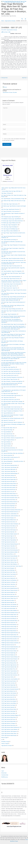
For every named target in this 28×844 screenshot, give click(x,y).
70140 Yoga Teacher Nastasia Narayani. (9, 544)
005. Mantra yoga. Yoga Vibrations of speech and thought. (13, 206)
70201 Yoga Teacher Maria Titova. (8, 668)
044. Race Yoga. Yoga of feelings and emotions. (11, 308)
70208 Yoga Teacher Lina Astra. (8, 683)
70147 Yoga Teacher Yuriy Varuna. (8, 558)
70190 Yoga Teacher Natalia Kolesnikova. (10, 646)
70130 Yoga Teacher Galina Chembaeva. (10, 523)
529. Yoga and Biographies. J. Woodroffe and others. (12, 461)
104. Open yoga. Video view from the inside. (10, 373)
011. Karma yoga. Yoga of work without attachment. (12, 220)
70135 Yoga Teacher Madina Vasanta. (9, 533)
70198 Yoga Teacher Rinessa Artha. (8, 662)
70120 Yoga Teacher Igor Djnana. (8, 503)
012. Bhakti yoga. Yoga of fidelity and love (10, 222)
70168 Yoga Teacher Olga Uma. (8, 602)
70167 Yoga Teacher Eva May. (7, 600)
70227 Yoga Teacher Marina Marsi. (8, 721)
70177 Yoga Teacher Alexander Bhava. (9, 620)
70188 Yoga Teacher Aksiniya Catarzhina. (10, 642)
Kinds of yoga (4, 737)
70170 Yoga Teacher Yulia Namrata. (8, 606)
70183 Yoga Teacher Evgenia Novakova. (9, 632)
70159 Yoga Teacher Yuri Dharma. (8, 582)
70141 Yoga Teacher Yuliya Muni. (8, 545)
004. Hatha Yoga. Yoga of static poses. (9, 203)
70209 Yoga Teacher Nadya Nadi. (8, 685)
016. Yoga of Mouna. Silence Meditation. (9, 230)
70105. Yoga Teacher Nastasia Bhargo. (9, 473)
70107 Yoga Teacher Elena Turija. (8, 477)
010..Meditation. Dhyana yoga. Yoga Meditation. (11, 218)
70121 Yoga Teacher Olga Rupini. (8, 505)
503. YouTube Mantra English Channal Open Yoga (11, 408)
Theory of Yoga (4, 743)
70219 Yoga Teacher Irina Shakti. (8, 705)
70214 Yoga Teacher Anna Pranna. (8, 695)
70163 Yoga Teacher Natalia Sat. (8, 592)
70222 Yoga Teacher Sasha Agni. (8, 711)
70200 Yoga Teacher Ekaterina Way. (9, 666)
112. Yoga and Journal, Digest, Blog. (8, 393)
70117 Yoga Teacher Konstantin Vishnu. (9, 497)
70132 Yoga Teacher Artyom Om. (8, 527)
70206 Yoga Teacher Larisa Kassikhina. (9, 679)
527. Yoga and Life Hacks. (6, 459)
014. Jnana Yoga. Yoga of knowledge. (9, 226)
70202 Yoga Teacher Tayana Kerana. (9, 670)
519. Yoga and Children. (6, 443)
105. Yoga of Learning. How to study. (9, 375)
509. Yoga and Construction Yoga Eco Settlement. (11, 422)
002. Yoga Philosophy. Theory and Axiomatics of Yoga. (12, 198)
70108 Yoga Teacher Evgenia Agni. (8, 479)
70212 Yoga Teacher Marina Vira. (8, 691)
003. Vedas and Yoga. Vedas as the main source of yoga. (13, 200)
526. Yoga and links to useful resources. (9, 457)
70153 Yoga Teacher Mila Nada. (8, 570)
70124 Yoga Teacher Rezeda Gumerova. (9, 511)
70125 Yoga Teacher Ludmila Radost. (9, 513)
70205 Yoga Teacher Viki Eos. (7, 677)
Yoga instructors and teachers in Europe (12, 90)
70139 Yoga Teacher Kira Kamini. (8, 541)
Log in (2, 770)
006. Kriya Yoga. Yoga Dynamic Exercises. (10, 209)
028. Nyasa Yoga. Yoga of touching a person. (10, 265)
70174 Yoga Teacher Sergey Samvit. (9, 614)
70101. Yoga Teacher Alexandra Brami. (9, 465)
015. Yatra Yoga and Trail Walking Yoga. (9, 228)
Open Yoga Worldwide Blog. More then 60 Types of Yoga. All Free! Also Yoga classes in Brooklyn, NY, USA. (14, 9)
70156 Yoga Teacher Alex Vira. (7, 576)
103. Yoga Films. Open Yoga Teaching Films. (10, 371)
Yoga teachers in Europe (12, 29)
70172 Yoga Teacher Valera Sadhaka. (9, 610)
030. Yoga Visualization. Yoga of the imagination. (11, 271)
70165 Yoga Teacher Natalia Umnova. (9, 596)
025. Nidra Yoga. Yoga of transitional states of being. (12, 258)
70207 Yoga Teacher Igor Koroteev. (8, 681)
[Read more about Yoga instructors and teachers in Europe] (5, 87)
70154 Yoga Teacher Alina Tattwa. (8, 572)
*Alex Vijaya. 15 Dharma (6, 193)
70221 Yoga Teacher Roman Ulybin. (8, 709)
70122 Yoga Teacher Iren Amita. (8, 507)
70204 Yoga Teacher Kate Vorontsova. (9, 674)
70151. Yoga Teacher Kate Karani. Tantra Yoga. (11, 566)
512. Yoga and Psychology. (7, 429)
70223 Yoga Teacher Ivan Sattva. (8, 713)
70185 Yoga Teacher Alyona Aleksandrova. (10, 636)
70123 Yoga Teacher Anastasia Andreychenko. (11, 509)
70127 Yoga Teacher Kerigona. (7, 517)
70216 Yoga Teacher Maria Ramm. (8, 699)
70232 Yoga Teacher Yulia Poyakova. (9, 731)
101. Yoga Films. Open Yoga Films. (8, 367)
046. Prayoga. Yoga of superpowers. (9, 314)
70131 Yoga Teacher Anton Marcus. (8, 525)
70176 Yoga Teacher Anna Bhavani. (8, 618)
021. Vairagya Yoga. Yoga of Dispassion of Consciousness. (13, 244)
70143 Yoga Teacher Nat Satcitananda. (9, 550)
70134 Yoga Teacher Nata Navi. (8, 531)
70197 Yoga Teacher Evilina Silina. (8, 660)
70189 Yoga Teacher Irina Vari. (7, 644)
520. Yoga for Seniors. (6, 445)
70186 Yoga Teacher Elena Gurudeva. (9, 638)
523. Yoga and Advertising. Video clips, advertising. (12, 453)
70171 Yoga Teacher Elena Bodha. (8, 608)
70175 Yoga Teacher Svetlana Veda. (9, 616)
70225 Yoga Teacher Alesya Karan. (8, 717)
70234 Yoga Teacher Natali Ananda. (9, 735)
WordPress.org (4, 776)
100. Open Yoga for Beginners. (7, 360)
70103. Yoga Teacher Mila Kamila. (8, 469)
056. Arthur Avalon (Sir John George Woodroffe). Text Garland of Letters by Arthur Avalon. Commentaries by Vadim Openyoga (12, 349)
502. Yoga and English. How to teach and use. (11, 406)
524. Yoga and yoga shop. (6, 455)
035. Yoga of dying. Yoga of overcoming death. (11, 283)
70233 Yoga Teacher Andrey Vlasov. (9, 733)
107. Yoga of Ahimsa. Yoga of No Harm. (9, 379)
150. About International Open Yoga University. (11, 395)
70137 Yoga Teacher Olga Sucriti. (8, 537)
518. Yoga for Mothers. (6, 441)
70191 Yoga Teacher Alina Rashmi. (8, 648)
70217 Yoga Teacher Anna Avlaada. (8, 701)
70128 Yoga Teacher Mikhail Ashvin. (8, 519)
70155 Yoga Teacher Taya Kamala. (8, 574)
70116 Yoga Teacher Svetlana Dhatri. (9, 495)
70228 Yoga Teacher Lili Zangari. (8, 723)
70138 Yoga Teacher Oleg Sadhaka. (8, 539)
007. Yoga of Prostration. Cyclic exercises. (10, 211)
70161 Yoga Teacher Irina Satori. (8, 586)
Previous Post (4, 77)
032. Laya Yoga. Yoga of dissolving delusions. (11, 276)
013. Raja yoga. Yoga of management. (9, 224)
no (1, 739)
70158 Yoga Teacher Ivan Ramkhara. (9, 580)
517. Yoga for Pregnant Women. (7, 439)
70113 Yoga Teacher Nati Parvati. (8, 489)
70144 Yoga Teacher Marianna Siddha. (9, 552)
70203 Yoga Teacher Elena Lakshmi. (9, 673)
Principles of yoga (5, 741)
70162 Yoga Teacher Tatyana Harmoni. (9, 590)
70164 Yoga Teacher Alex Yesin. (8, 594)
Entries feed (3, 772)
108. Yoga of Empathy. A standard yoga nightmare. (12, 381)
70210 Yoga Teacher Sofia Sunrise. (8, 687)
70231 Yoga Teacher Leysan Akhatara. (9, 729)
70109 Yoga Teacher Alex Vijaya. (8, 481)
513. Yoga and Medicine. (6, 431)
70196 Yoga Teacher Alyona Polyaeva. (9, 658)
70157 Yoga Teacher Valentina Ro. (8, 578)
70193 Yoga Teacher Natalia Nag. (8, 652)
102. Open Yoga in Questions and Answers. (10, 369)
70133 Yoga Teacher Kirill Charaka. (8, 529)
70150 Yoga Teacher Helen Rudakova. (9, 564)
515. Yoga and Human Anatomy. (8, 435)
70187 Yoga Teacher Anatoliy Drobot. (9, 640)
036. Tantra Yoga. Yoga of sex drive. (9, 285)
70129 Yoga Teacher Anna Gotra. (8, 521)
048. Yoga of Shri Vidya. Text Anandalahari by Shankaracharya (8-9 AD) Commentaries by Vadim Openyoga (12, 321)
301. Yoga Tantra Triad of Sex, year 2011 (9, 399)
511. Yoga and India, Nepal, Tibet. (8, 427)
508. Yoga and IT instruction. (7, 420)
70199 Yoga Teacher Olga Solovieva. (9, 664)
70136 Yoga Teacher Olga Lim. (7, 535)
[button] (22, 19)
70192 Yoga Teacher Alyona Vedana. (9, 650)
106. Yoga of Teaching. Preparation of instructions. (12, 377)
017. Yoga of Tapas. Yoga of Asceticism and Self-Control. (13, 232)
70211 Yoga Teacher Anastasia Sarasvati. (10, 689)
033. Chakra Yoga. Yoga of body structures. (10, 278)
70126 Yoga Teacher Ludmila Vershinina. (9, 515)
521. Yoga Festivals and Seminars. (8, 447)
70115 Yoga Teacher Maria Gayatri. (8, 493)
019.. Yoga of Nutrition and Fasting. (8, 239)
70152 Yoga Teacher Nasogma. (7, 568)
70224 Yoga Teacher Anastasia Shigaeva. (10, 715)
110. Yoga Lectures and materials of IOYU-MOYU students (13, 386)
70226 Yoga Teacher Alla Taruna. (8, 719)
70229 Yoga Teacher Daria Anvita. (8, 725)
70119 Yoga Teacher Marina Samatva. (9, 501)
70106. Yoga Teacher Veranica (7, 475)
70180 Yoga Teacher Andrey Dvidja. (8, 626)
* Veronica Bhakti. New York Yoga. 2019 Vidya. (11, 191)
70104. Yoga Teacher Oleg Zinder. (8, 471)
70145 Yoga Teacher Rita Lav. (7, 554)
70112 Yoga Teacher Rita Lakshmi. (8, 487)
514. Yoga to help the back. (7, 433)
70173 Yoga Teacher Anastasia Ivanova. (9, 612)
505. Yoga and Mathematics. (7, 412)
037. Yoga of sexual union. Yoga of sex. (9, 287)
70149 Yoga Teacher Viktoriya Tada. (9, 562)
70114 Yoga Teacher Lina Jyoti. (7, 491)
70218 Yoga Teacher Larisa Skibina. (8, 703)
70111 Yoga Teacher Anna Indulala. (8, 485)
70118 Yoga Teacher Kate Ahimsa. (8, 499)
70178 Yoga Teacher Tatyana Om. (8, 622)
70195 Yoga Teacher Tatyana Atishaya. (9, 656)
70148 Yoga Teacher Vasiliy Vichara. (9, 560)
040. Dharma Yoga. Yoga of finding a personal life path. (13, 296)
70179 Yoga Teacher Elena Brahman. (9, 624)
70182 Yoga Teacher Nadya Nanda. (8, 630)
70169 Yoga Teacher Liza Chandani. (9, 604)
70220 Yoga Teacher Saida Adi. (8, 707)
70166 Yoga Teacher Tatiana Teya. (8, 598)
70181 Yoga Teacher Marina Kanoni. (8, 628)
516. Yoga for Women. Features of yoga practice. (11, 437)
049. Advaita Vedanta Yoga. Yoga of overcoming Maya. (13, 324)
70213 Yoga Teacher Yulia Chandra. (8, 693)
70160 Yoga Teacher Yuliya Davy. (8, 584)
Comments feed (4, 774)
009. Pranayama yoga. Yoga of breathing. (10, 216)
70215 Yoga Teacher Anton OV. (7, 697)
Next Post (24, 77)
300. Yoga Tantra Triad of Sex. (7, 397)
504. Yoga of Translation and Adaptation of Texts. (11, 410)
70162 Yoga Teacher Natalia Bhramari (9, 588)
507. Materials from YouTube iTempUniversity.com (11, 418)
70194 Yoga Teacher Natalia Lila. (8, 654)
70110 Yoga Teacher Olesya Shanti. (8, 483)
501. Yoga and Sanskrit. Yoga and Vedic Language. (12, 401)
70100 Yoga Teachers (6, 463)
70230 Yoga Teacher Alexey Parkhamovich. (10, 727)
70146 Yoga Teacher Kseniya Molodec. (9, 556)
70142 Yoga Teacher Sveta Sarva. (8, 548)
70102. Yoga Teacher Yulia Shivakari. (9, 467)
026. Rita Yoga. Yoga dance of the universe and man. (12, 260)
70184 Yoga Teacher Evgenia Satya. (9, 634)
